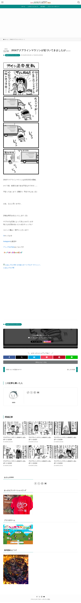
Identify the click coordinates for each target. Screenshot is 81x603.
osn (13, 402)
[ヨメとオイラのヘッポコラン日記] (40, 2)
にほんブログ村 (8, 268)
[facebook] (35, 483)
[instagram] (34, 392)
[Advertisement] (40, 23)
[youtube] (38, 392)
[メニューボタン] (2, 2)
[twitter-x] (31, 392)
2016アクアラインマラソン (12, 55)
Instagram (6, 241)
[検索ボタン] (78, 2)
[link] (28, 392)
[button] (9, 357)
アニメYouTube (8, 247)
